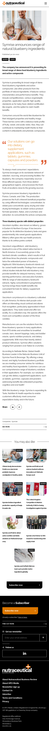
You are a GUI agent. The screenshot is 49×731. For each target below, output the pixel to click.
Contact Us (7, 690)
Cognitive (12, 59)
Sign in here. (22, 617)
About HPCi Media (10, 683)
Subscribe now (16, 585)
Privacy (5, 701)
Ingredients (5, 59)
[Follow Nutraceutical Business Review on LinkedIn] (24, 654)
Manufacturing (18, 483)
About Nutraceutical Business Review (19, 679)
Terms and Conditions (12, 698)
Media (44, 450)
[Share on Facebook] (19, 407)
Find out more (8, 624)
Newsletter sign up (11, 687)
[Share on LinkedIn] (12, 407)
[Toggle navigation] (45, 3)
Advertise (6, 694)
